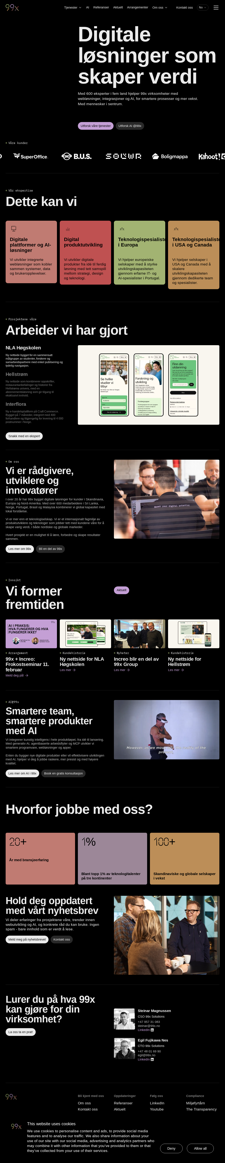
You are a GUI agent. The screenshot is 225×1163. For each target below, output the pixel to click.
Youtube (157, 1109)
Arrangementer (137, 7)
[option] (40, 356)
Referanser (101, 7)
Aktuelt (118, 7)
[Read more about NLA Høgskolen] (148, 392)
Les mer (68, 670)
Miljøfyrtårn (195, 1103)
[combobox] (202, 7)
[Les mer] (166, 499)
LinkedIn (144, 1030)
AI (87, 7)
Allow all (200, 1148)
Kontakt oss (184, 7)
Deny (171, 1148)
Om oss (157, 7)
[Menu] (216, 7)
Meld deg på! (17, 676)
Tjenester (70, 7)
